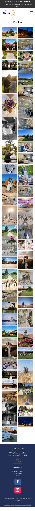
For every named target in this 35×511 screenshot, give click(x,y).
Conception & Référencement (23, 505)
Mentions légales (18, 471)
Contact (17, 475)
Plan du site (18, 473)
